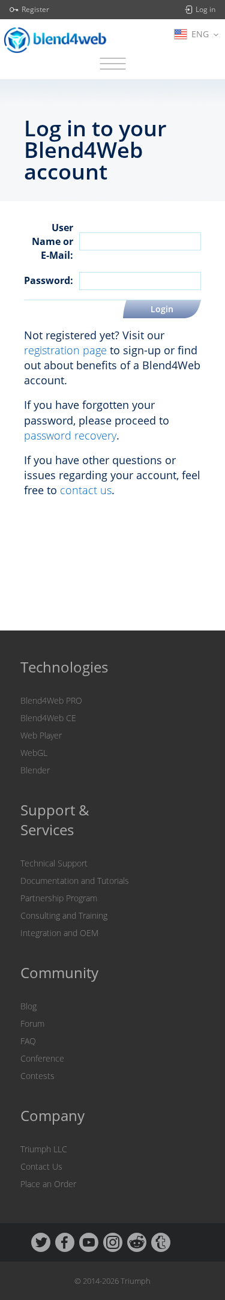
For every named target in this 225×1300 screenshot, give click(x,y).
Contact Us (41, 1166)
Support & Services (54, 819)
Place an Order (48, 1184)
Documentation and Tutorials (74, 880)
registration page (65, 350)
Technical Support (54, 863)
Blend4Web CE (48, 718)
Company (52, 1115)
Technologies (64, 667)
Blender (35, 770)
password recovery (70, 435)
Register (35, 10)
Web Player (41, 735)
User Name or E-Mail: (52, 241)
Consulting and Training (63, 915)
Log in (205, 10)
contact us (86, 490)
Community (59, 972)
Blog (28, 1006)
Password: (48, 280)
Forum (32, 1023)
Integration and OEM (59, 933)
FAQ (28, 1041)
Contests (37, 1075)
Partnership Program (58, 898)
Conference (42, 1058)
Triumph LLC (43, 1149)
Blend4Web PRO (51, 700)
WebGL (33, 752)
